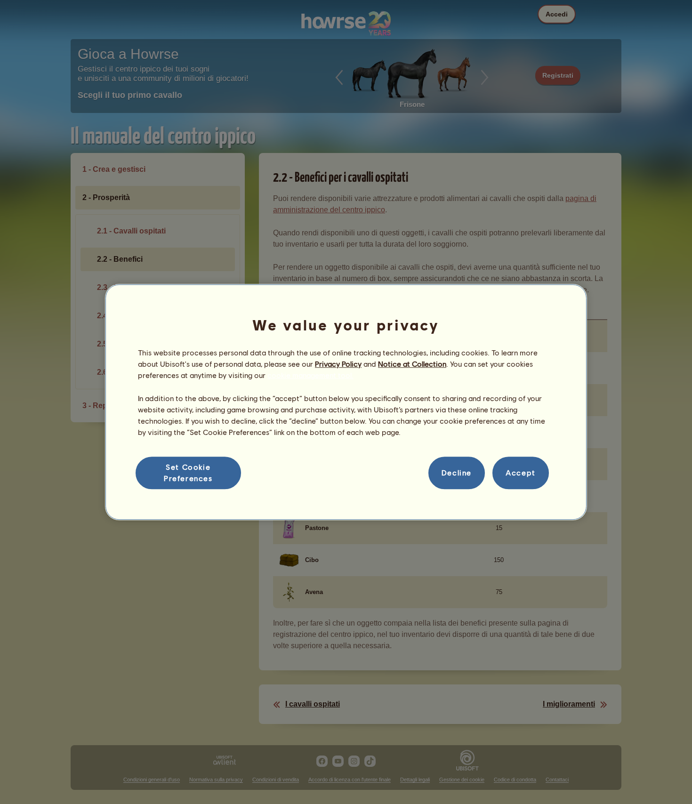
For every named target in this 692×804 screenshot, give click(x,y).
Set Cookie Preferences (188, 472)
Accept (521, 472)
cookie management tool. (310, 375)
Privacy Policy (338, 363)
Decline (457, 472)
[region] (346, 402)
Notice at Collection (412, 363)
